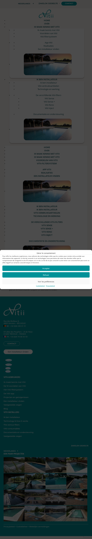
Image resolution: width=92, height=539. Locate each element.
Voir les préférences (46, 281)
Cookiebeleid (40, 286)
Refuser (46, 275)
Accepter (46, 268)
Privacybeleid (50, 286)
